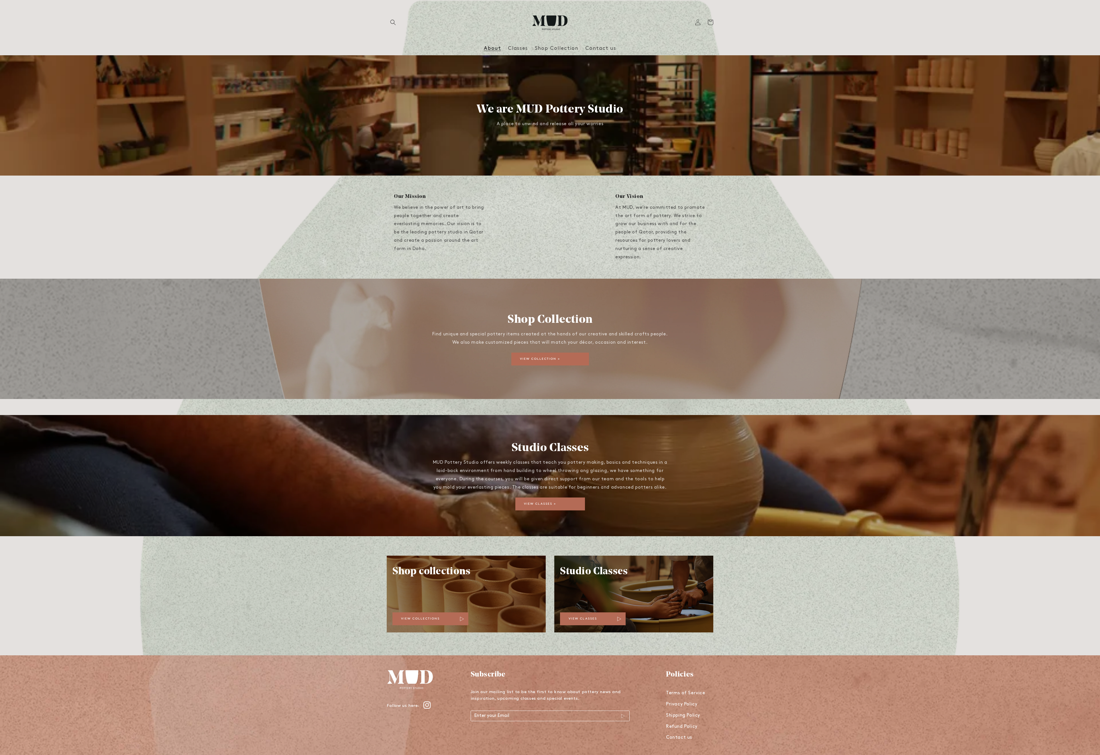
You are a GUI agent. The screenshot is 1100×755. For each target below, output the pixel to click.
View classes (583, 618)
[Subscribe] (622, 716)
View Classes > (540, 504)
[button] (393, 22)
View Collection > (540, 359)
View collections (420, 618)
